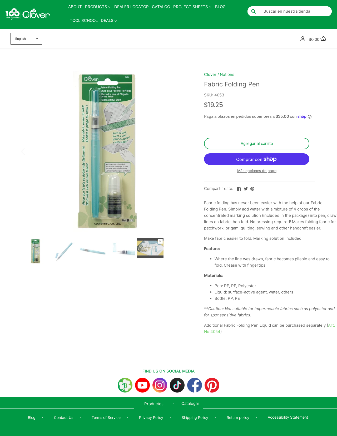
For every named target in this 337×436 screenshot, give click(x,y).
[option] (107, 151)
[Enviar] (253, 11)
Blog (32, 417)
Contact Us (63, 417)
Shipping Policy (195, 417)
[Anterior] (30, 151)
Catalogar (190, 403)
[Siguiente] (183, 151)
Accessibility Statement (288, 417)
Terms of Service (106, 417)
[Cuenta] (303, 38)
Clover (210, 74)
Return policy (238, 417)
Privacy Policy (151, 417)
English (20, 39)
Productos (153, 403)
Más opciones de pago (256, 171)
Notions (227, 74)
